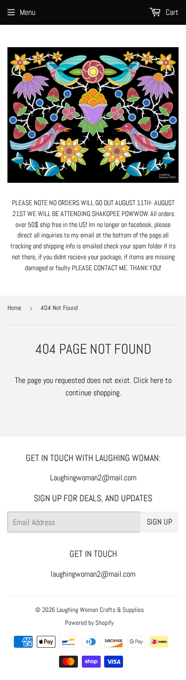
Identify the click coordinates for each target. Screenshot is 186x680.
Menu (27, 12)
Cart (171, 12)
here (156, 380)
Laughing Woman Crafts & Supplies (100, 609)
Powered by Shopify (89, 622)
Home (14, 307)
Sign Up (159, 522)
